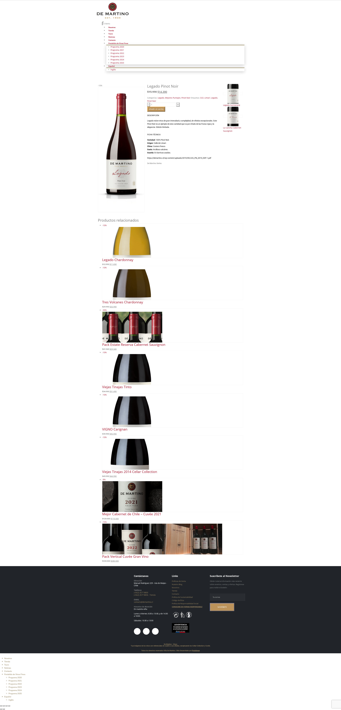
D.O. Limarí (205, 98)
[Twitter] (146, 631)
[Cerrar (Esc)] (9, 705)
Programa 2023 (117, 56)
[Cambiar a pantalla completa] (4, 705)
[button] (1, 655)
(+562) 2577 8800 (141, 592)
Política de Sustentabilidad (182, 597)
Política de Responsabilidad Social (185, 603)
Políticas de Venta (179, 581)
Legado (161, 98)
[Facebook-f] (155, 631)
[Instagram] (137, 631)
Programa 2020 (117, 47)
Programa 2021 (117, 50)
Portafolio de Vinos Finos (118, 43)
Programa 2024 (117, 59)
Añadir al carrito (156, 109)
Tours (110, 34)
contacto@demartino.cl (143, 602)
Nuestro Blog (177, 584)
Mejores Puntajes (172, 98)
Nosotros (111, 27)
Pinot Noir (185, 98)
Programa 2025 (117, 62)
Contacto (111, 40)
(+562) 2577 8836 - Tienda (145, 595)
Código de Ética (178, 600)
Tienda (111, 30)
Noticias (111, 37)
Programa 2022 (117, 53)
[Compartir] (6, 705)
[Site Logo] (113, 10)
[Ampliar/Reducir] (1, 705)
